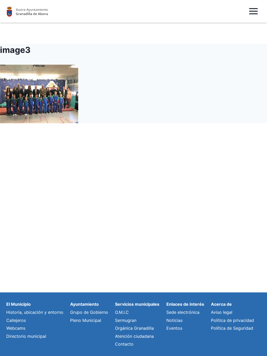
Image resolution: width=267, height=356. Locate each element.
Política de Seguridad (232, 328)
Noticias (174, 320)
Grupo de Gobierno (89, 312)
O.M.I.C (122, 312)
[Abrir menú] (253, 11)
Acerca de (221, 304)
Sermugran (125, 320)
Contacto (124, 344)
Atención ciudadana (134, 336)
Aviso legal (221, 312)
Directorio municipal (26, 336)
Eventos (174, 328)
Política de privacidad (232, 320)
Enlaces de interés (185, 304)
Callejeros (16, 320)
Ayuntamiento (84, 304)
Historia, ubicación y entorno (34, 312)
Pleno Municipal (85, 320)
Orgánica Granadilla (134, 328)
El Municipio (18, 304)
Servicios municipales (137, 304)
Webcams (15, 328)
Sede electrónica (182, 312)
